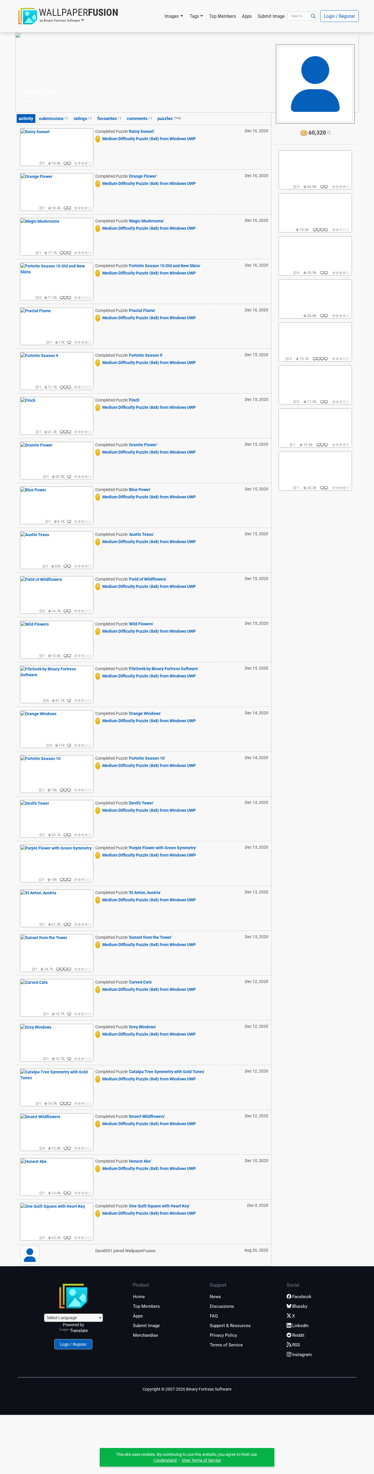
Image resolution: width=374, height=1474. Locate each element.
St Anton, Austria (144, 892)
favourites (109, 118)
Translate (79, 1330)
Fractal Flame (142, 310)
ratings (83, 118)
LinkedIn (300, 1325)
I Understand (165, 1460)
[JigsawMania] (98, 138)
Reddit (298, 1335)
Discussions (222, 1306)
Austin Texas (141, 534)
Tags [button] (194, 16)
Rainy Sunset (141, 131)
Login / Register (339, 16)
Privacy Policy (223, 1335)
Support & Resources (230, 1325)
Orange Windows (144, 713)
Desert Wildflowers (146, 1116)
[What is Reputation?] (328, 133)
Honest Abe (140, 1161)
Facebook (301, 1296)
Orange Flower (142, 176)
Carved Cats (140, 982)
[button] (68, 16)
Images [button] (172, 16)
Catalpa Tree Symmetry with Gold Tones (166, 1071)
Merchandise (145, 1335)
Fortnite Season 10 (147, 758)
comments (139, 118)
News (215, 1296)
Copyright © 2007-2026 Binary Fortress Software (187, 1389)
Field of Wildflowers (147, 579)
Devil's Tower (141, 803)
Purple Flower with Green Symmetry (162, 847)
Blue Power (139, 489)
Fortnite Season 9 (145, 355)
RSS (296, 1345)
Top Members (222, 16)
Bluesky (299, 1306)
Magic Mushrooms (146, 221)
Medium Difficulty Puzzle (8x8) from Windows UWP (149, 138)
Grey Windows (142, 1027)
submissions (53, 118)
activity (26, 118)
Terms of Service (226, 1345)
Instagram (302, 1354)
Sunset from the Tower (150, 937)
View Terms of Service (201, 1460)
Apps (247, 16)
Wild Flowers (141, 624)
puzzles (169, 118)
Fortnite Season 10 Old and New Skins (164, 265)
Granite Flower (143, 444)
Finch (134, 400)
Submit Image (271, 16)
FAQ (214, 1316)
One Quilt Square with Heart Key (159, 1206)
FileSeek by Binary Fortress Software (163, 668)
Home (139, 1296)
